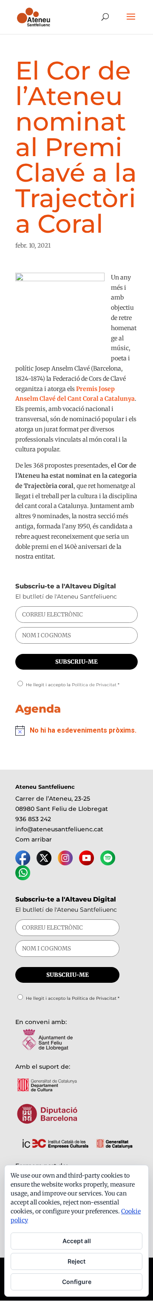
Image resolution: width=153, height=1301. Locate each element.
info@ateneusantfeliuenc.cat (59, 829)
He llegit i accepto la (72, 685)
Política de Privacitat (94, 685)
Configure (76, 1281)
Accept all (76, 1240)
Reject (76, 1261)
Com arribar (33, 839)
